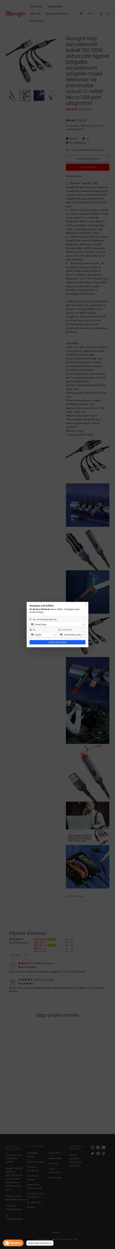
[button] (57, 624)
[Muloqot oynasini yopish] (86, 604)
